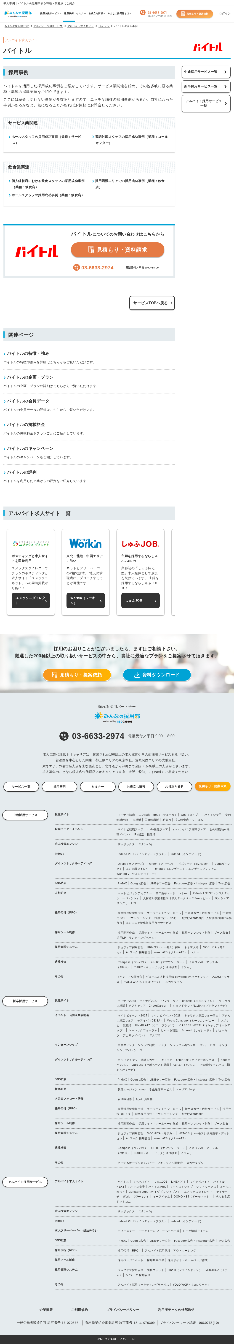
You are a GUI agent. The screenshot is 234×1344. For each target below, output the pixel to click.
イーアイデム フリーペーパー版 (158, 1231)
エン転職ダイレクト (139, 868)
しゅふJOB (160, 1181)
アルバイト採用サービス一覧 (204, 103)
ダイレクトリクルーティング (73, 863)
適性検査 (60, 961)
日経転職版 (152, 819)
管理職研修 (125, 1099)
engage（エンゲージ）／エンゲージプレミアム (186, 868)
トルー (195, 952)
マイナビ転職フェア (131, 829)
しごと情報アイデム (196, 1231)
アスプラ (155, 1035)
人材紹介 (60, 892)
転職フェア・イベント (69, 829)
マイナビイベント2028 (166, 1015)
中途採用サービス (25, 815)
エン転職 (144, 814)
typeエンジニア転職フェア (189, 829)
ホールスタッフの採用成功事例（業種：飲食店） (48, 195)
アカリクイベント (134, 1035)
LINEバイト (178, 1181)
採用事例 (59, 786)
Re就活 (136, 819)
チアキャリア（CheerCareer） (149, 1005)
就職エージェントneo (132, 1089)
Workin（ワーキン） (136, 1196)
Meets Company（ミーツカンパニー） (192, 1020)
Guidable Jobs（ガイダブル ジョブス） (155, 1191)
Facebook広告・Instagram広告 (194, 883)
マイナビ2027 (149, 1001)
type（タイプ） (191, 814)
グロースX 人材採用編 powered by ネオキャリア (177, 976)
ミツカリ (186, 967)
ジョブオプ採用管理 (131, 947)
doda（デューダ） (165, 814)
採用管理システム (66, 946)
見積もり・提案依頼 (197, 13)
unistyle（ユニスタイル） (198, 1001)
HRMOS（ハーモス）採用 (164, 947)
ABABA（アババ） (185, 1064)
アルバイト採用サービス (25, 1182)
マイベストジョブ (181, 1186)
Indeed (59, 853)
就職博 (127, 1025)
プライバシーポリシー (123, 1309)
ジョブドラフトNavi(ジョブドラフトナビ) (200, 1005)
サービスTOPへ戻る (150, 303)
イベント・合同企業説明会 (72, 1015)
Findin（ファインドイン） (185, 1270)
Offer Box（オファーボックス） (196, 1060)
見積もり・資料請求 (121, 250)
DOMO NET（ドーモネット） (193, 1196)
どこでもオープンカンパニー (136, 1163)
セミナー (98, 786)
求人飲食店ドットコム (189, 819)
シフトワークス (206, 1186)
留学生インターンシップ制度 (136, 1045)
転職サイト (62, 814)
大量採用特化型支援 (131, 913)
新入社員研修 (144, 1099)
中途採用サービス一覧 (200, 71)
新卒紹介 (60, 1089)
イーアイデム (161, 1196)
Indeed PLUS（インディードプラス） (142, 854)
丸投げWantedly (192, 918)
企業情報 (46, 1309)
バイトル (123, 1181)
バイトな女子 (213, 814)
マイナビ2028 (127, 1001)
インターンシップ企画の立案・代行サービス (186, 1045)
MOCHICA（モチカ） (161, 1133)
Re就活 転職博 (144, 834)
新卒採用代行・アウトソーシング (156, 1114)
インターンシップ (66, 1044)
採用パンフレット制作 (196, 932)
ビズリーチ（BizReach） (194, 863)
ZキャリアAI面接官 (130, 976)
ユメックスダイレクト (198, 1191)
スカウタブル (173, 982)
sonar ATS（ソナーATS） (170, 952)
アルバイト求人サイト (69, 1181)
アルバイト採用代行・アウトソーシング (170, 1250)
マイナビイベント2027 (132, 1015)
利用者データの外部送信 (176, 1309)
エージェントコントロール (164, 913)
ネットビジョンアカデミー (135, 893)
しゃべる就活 (169, 1030)
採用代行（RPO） (66, 912)
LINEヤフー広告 (160, 883)
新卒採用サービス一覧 (200, 86)
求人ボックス (126, 844)
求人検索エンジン (66, 843)
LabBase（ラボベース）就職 (150, 1064)
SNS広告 (61, 883)
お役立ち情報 (136, 786)
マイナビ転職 (126, 814)
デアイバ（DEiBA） (150, 1020)
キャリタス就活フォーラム (201, 1015)
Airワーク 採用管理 (138, 952)
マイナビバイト (200, 1181)
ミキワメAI (196, 962)
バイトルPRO (157, 1186)
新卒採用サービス (25, 1001)
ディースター (126, 1231)
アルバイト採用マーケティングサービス (143, 1284)
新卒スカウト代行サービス (202, 1109)
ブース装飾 (221, 932)
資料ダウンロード (161, 674)
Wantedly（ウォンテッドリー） (137, 873)
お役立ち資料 (174, 786)
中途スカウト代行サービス (202, 913)
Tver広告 (224, 883)
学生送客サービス (160, 1089)
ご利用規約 (79, 1309)
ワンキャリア (169, 1001)
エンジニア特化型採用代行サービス (149, 922)
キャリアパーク (186, 1089)
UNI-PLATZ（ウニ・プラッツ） (155, 1025)
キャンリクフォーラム (143, 1030)
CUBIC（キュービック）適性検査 (155, 967)
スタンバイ (145, 844)
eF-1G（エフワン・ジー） (168, 962)
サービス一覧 (21, 786)
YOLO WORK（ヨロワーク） (143, 982)
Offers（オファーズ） (132, 863)
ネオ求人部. (191, 947)
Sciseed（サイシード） (196, 1030)
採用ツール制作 (65, 932)
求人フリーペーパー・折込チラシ (76, 1230)
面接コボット (155, 1270)
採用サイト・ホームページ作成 (158, 932)
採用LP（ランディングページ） (137, 937)
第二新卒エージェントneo (172, 893)
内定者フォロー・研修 (69, 1098)
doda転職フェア (157, 829)
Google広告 (138, 883)
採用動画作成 (126, 932)
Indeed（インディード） (187, 854)
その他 (59, 976)
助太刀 (166, 819)
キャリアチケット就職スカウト (138, 1060)
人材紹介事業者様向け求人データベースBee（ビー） (177, 898)
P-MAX (122, 883)
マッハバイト (141, 1181)
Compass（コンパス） (133, 962)
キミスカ (167, 1060)
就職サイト (62, 1000)
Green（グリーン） (162, 863)
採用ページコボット (131, 1260)
